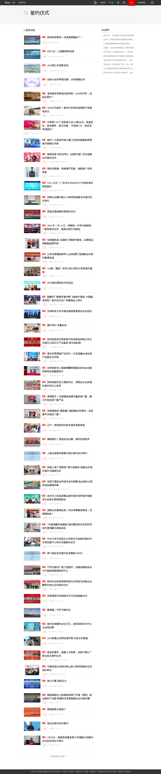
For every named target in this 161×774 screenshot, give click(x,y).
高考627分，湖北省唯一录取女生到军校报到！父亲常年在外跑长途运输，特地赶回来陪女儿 (120, 35)
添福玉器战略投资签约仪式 (61, 211)
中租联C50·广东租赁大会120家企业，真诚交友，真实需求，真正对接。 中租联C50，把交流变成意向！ (67, 125)
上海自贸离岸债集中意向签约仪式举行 (67, 453)
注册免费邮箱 (141, 2)
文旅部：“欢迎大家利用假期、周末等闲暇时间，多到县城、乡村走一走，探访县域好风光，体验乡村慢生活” (120, 48)
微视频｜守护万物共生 (59, 610)
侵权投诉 (128, 771)
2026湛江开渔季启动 (57, 65)
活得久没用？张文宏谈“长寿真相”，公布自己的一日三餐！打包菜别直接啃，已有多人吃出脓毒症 (120, 73)
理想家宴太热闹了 (56, 709)
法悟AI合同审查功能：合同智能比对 (66, 79)
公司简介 (65, 771)
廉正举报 (121, 771)
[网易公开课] (103, 2)
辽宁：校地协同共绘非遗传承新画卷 (66, 425)
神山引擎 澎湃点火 (57, 681)
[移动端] (96, 2)
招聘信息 (79, 771)
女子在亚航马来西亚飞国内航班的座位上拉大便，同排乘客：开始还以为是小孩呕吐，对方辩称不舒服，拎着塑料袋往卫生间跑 (120, 68)
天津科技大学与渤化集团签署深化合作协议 (69, 311)
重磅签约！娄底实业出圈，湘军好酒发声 (68, 439)
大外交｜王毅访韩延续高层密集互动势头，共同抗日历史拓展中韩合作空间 (120, 39)
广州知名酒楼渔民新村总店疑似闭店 (116, 44)
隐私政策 (92, 771)
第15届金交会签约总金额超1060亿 (65, 553)
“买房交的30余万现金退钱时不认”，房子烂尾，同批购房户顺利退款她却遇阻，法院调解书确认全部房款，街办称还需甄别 (120, 60)
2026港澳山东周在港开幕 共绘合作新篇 (67, 638)
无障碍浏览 (21, 2)
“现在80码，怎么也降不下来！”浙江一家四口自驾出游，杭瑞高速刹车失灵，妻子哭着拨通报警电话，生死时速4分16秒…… (120, 64)
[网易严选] (111, 2)
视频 (44, 42)
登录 (131, 2)
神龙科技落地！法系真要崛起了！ (65, 37)
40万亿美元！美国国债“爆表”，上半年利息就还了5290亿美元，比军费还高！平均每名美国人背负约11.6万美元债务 (120, 52)
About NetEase (56, 771)
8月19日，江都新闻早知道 (60, 51)
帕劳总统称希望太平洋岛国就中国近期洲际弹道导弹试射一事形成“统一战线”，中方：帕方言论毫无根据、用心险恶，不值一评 (120, 56)
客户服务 (86, 771)
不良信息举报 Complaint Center (107, 771)
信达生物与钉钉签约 (57, 723)
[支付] (119, 2)
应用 (13, 2)
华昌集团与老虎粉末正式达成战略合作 (67, 595)
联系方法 (72, 771)
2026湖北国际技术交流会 (60, 282)
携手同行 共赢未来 (57, 325)
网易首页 (7, 2)
